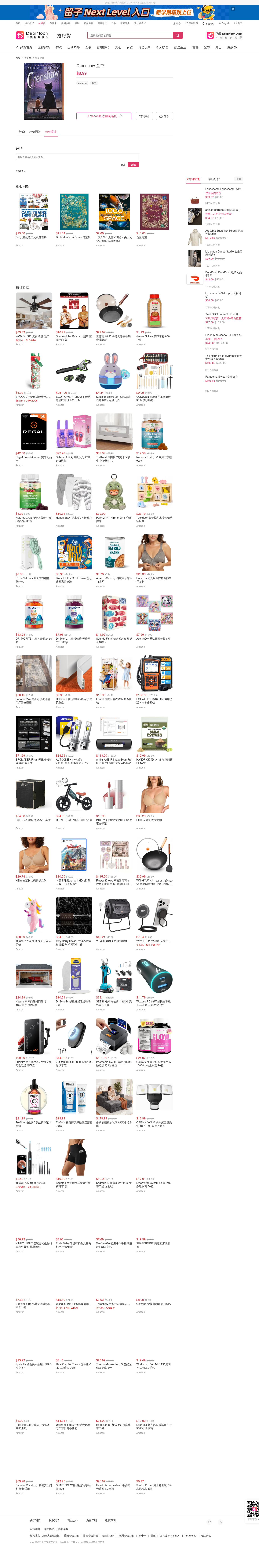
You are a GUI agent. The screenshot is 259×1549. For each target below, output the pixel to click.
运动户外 (73, 47)
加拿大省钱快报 (51, 1535)
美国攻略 (65, 23)
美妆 (118, 47)
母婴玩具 (144, 47)
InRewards (190, 1535)
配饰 (207, 47)
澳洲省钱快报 (126, 1535)
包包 (195, 47)
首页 (18, 23)
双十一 (142, 1535)
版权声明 (110, 1520)
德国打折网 (108, 1535)
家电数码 (103, 47)
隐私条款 (63, 1529)
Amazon (82, 83)
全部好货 (44, 47)
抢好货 (41, 23)
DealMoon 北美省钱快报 (32, 34)
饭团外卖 (125, 23)
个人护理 (162, 47)
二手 (113, 23)
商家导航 (102, 23)
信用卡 (53, 23)
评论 (133, 164)
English (226, 23)
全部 (238, 178)
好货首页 (26, 47)
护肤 (59, 47)
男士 (218, 47)
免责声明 (91, 1520)
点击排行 (29, 23)
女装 (88, 47)
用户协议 (49, 1529)
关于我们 (35, 1520)
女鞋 (130, 47)
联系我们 (193, 23)
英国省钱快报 (71, 1535)
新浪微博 (209, 1522)
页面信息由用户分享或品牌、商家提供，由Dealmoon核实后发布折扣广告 (67, 1542)
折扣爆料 (88, 23)
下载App (209, 23)
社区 (77, 23)
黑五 (153, 1535)
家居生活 (180, 47)
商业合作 (72, 1520)
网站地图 (35, 1529)
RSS (220, 1522)
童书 (94, 83)
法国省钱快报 (90, 1535)
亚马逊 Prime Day (170, 1535)
